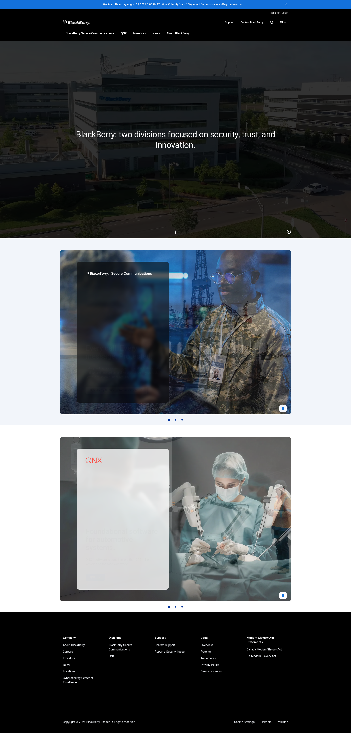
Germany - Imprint (212, 671)
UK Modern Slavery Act (261, 656)
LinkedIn (266, 722)
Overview (207, 645)
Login (285, 12)
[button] (175, 139)
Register (275, 12)
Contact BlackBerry (251, 22)
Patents (206, 651)
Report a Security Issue (170, 651)
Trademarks (208, 658)
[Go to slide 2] (175, 420)
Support (230, 22)
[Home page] (102, 22)
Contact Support (165, 645)
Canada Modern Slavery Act (264, 649)
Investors (139, 33)
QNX (124, 33)
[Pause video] (287, 230)
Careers (68, 651)
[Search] (271, 22)
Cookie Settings (244, 722)
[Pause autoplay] (283, 408)
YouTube (282, 722)
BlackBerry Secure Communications (90, 33)
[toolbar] (175, 420)
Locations (69, 671)
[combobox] (283, 22)
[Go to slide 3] (182, 420)
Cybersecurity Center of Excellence (78, 680)
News (156, 33)
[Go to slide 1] (169, 420)
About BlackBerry (178, 33)
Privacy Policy (210, 665)
